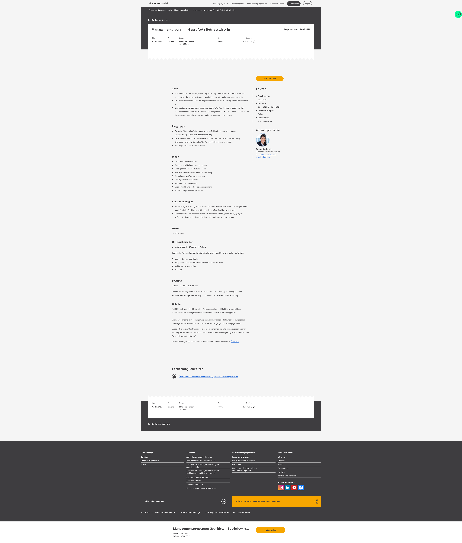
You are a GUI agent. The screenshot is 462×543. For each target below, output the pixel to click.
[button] (281, 487)
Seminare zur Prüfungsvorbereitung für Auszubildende (202, 465)
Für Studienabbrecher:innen (243, 460)
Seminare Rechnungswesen (197, 477)
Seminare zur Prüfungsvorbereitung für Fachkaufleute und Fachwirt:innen (202, 471)
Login (307, 3)
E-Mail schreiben (263, 157)
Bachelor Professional (150, 460)
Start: (175, 533)
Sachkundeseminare (194, 484)
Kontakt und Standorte (287, 476)
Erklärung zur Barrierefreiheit (217, 512)
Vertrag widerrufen (241, 512)
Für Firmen (236, 464)
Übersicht (235, 341)
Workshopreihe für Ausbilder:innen (201, 460)
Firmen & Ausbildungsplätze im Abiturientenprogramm (245, 469)
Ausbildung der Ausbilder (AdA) (199, 457)
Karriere (281, 472)
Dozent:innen (283, 468)
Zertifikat (144, 457)
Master (143, 464)
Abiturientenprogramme (257, 3)
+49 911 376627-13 (268, 154)
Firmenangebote (237, 3)
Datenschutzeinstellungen (190, 512)
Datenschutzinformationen (165, 512)
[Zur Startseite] (158, 3)
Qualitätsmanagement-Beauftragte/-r (201, 488)
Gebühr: (176, 536)
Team (280, 464)
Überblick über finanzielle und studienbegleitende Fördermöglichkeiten (208, 376)
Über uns (282, 457)
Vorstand (281, 460)
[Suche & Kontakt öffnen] (458, 15)
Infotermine (294, 3)
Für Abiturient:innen (240, 457)
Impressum (145, 512)
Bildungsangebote (220, 3)
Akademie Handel (277, 3)
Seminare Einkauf (193, 480)
